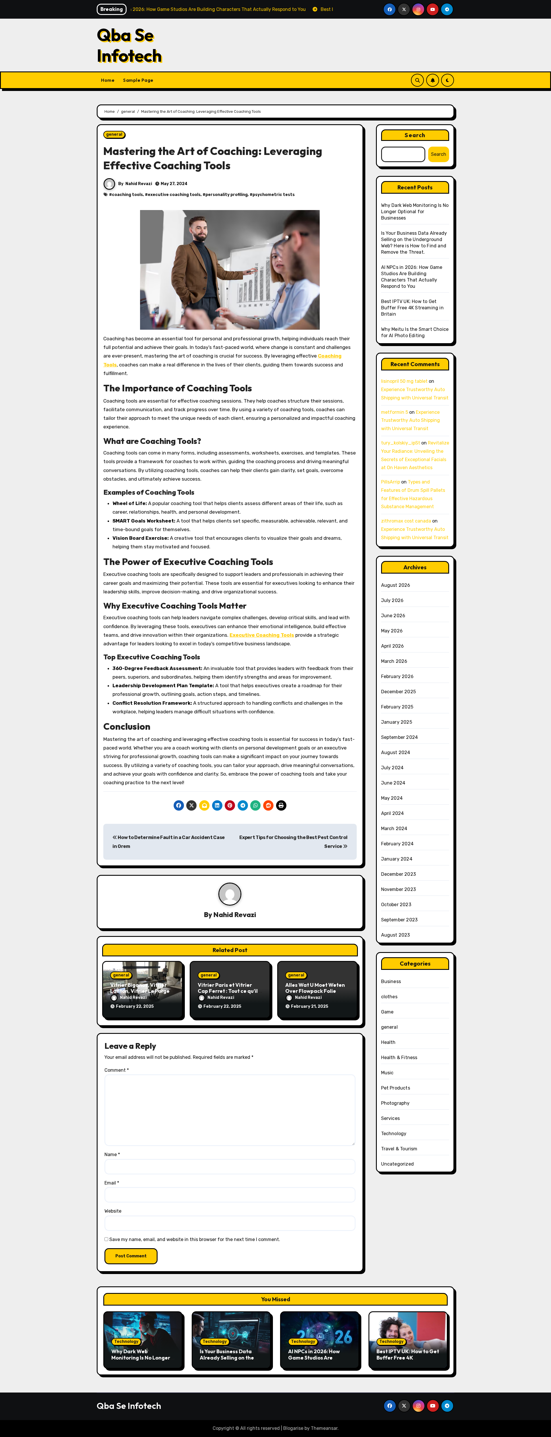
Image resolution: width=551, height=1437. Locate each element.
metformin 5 (394, 412)
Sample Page (138, 80)
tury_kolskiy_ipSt (400, 443)
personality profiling (226, 194)
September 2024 (399, 737)
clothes (389, 996)
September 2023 (399, 920)
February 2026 (397, 676)
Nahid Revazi (138, 183)
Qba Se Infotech (129, 45)
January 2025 (396, 722)
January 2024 (396, 859)
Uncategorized (397, 1164)
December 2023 (398, 874)
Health (388, 1042)
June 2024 (393, 783)
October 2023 (396, 904)
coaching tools (127, 194)
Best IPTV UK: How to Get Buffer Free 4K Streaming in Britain (412, 308)
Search (415, 135)
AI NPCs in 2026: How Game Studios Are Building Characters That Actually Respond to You (319, 1360)
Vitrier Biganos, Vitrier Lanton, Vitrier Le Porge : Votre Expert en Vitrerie (141, 991)
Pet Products (395, 1088)
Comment (116, 1070)
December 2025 (398, 691)
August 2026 (395, 585)
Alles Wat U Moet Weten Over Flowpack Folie (315, 988)
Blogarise (293, 1428)
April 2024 (392, 813)
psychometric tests (274, 194)
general (114, 134)
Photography (395, 1103)
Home (108, 80)
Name (112, 1154)
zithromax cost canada (406, 521)
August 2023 (395, 935)
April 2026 (392, 646)
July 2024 (392, 767)
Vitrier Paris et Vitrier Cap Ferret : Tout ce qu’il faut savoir (228, 991)
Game (387, 1012)
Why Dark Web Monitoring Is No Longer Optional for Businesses (415, 212)
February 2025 (397, 707)
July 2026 (392, 600)
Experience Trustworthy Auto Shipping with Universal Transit (410, 420)
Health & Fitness (399, 1057)
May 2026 (392, 631)
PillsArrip (390, 482)
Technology (394, 1133)
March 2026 (394, 661)
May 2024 (392, 798)
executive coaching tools (174, 194)
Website (112, 1211)
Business (391, 981)
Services (390, 1118)
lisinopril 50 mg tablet (404, 381)
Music (387, 1072)
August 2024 (395, 752)
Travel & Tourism (399, 1148)
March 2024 (394, 828)
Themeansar (324, 1428)
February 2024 (397, 843)
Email (111, 1183)
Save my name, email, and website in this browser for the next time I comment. (194, 1239)
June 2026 (393, 615)
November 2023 (398, 889)
